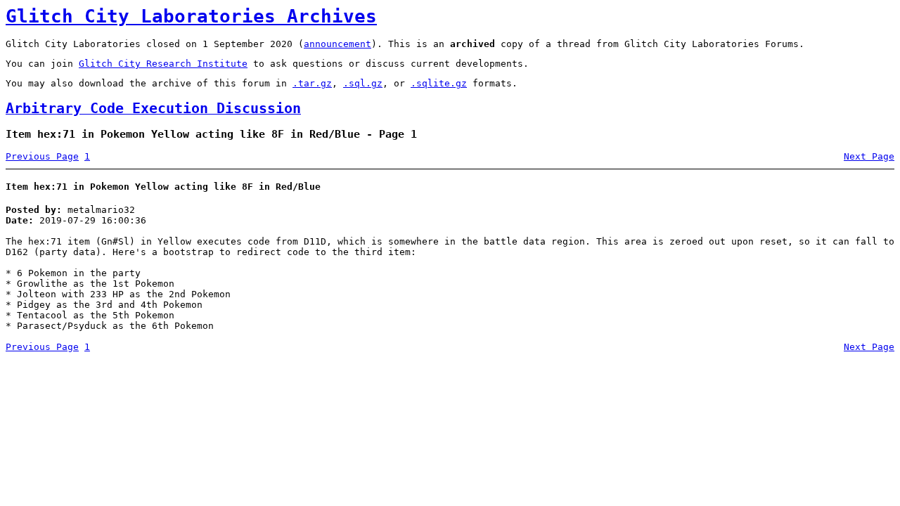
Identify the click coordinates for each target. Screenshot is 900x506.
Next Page (869, 156)
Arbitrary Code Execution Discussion (153, 108)
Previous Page (42, 156)
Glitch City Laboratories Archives (191, 16)
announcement (337, 44)
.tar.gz (312, 83)
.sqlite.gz (439, 83)
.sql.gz (362, 83)
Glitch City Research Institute (163, 63)
